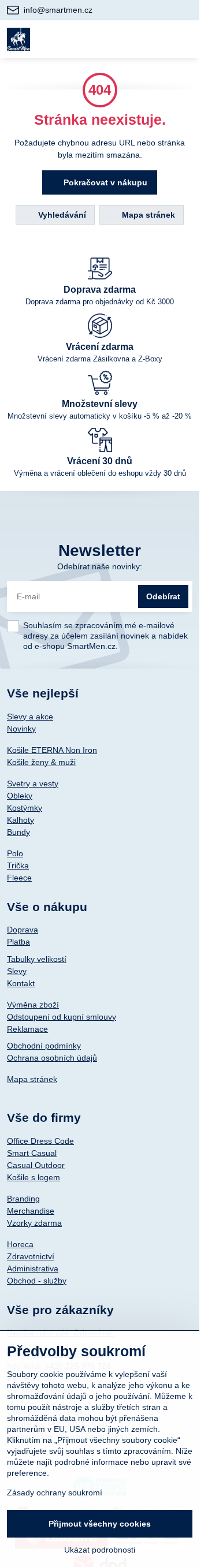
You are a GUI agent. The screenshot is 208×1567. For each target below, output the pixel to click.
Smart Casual (32, 1153)
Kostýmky (24, 807)
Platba (18, 941)
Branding (23, 1198)
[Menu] (185, 39)
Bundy (18, 832)
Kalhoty (20, 819)
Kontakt (21, 983)
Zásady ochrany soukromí (54, 1492)
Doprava (22, 929)
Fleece (19, 877)
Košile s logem (33, 1177)
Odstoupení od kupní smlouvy (61, 1016)
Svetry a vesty (32, 783)
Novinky (21, 728)
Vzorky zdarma (34, 1223)
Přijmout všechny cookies (100, 1523)
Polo (15, 853)
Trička (18, 865)
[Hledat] (129, 39)
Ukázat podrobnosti (99, 1549)
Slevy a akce (30, 716)
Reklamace (27, 1029)
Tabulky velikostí (36, 959)
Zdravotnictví (30, 1256)
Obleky (19, 795)
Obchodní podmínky (44, 1045)
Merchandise (30, 1210)
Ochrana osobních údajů (52, 1057)
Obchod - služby (36, 1280)
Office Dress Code (40, 1141)
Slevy (17, 971)
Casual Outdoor (36, 1165)
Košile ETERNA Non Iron (52, 750)
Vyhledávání (61, 214)
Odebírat (163, 596)
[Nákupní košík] (157, 39)
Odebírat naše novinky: (99, 566)
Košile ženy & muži (41, 762)
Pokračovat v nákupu (104, 182)
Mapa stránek (147, 214)
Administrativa (32, 1268)
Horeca (20, 1244)
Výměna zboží (33, 1004)
